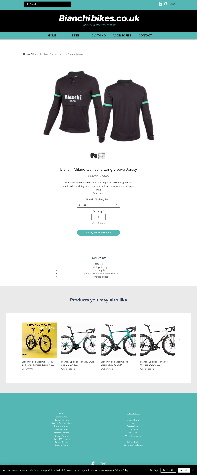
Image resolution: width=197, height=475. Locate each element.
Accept (183, 470)
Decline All (168, 470)
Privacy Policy (133, 442)
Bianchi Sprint (61, 429)
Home (26, 54)
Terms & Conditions (133, 445)
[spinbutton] (98, 217)
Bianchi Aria (61, 416)
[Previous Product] (17, 340)
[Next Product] (180, 340)
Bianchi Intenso (61, 426)
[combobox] (98, 205)
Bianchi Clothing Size (98, 199)
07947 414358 (133, 413)
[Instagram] (103, 464)
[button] (160, 4)
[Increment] (103, 217)
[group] (98, 348)
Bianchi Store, (133, 420)
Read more (98, 193)
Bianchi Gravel (61, 435)
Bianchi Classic (61, 442)
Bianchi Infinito (61, 420)
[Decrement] (94, 217)
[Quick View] (39, 340)
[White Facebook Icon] (93, 464)
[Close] (193, 470)
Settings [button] (154, 470)
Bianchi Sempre (61, 432)
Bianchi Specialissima (61, 423)
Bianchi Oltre (61, 445)
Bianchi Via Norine (61, 439)
